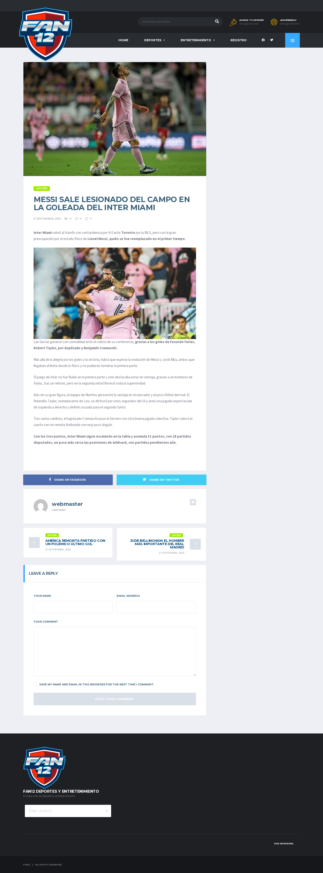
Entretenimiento (196, 40)
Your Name (42, 595)
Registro (239, 40)
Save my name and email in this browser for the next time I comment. (96, 684)
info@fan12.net (249, 24)
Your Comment (46, 621)
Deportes (152, 40)
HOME (123, 40)
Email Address (128, 595)
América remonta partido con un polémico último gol (75, 542)
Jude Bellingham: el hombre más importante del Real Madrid (157, 543)
